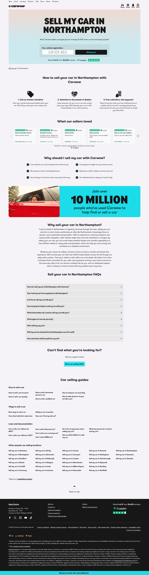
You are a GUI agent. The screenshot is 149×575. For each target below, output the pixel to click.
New (10, 1)
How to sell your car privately (73, 393)
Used (16, 1)
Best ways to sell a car (17, 412)
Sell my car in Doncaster (44, 455)
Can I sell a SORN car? (44, 437)
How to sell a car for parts (18, 393)
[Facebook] (10, 518)
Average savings (14, 549)
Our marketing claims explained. (20, 546)
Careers (84, 504)
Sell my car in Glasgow (44, 462)
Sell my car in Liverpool (71, 455)
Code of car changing (133, 530)
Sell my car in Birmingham (19, 455)
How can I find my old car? (45, 416)
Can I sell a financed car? (45, 429)
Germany (21, 536)
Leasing (23, 1)
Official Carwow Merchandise (57, 516)
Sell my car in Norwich (97, 451)
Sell (37, 1)
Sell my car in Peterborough (100, 459)
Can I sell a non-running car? (46, 433)
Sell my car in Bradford (17, 459)
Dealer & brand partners (89, 507)
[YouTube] (25, 518)
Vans (42, 1)
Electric (31, 1)
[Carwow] (17, 6)
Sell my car (13, 68)
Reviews (55, 1)
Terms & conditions (43, 527)
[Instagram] (20, 518)
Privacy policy (92, 527)
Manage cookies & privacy (58, 527)
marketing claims (24, 479)
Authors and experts (54, 510)
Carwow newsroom (54, 513)
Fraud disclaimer (73, 527)
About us (50, 504)
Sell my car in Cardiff (17, 466)
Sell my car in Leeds (43, 466)
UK (12, 536)
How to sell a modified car (45, 399)
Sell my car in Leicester (44, 470)
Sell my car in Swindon (124, 459)
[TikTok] (31, 518)
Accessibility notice (134, 527)
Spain (30, 536)
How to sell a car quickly (18, 397)
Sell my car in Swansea (125, 455)
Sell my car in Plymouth (98, 462)
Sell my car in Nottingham (99, 455)
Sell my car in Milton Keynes (73, 466)
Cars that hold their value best (20, 416)
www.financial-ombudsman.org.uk (125, 560)
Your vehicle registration (52, 48)
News (48, 1)
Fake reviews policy (104, 527)
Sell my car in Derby (43, 451)
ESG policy (83, 527)
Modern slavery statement (119, 527)
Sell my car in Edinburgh (44, 459)
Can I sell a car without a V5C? (21, 435)
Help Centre (14, 504)
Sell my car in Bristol (16, 462)
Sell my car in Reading (97, 466)
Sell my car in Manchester (72, 462)
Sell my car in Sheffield (98, 470)
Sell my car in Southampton (126, 451)
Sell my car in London (70, 459)
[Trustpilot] (89, 60)
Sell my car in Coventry (18, 470)
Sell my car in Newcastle (71, 470)
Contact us (51, 507)
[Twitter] (15, 518)
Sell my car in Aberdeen (18, 451)
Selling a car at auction (44, 412)
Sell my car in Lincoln (70, 451)
